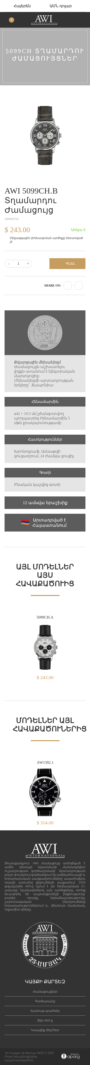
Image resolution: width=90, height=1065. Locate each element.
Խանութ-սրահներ (45, 1011)
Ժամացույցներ (45, 991)
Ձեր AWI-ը (45, 1020)
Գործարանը (45, 1001)
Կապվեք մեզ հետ (45, 1030)
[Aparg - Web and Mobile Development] (70, 1056)
